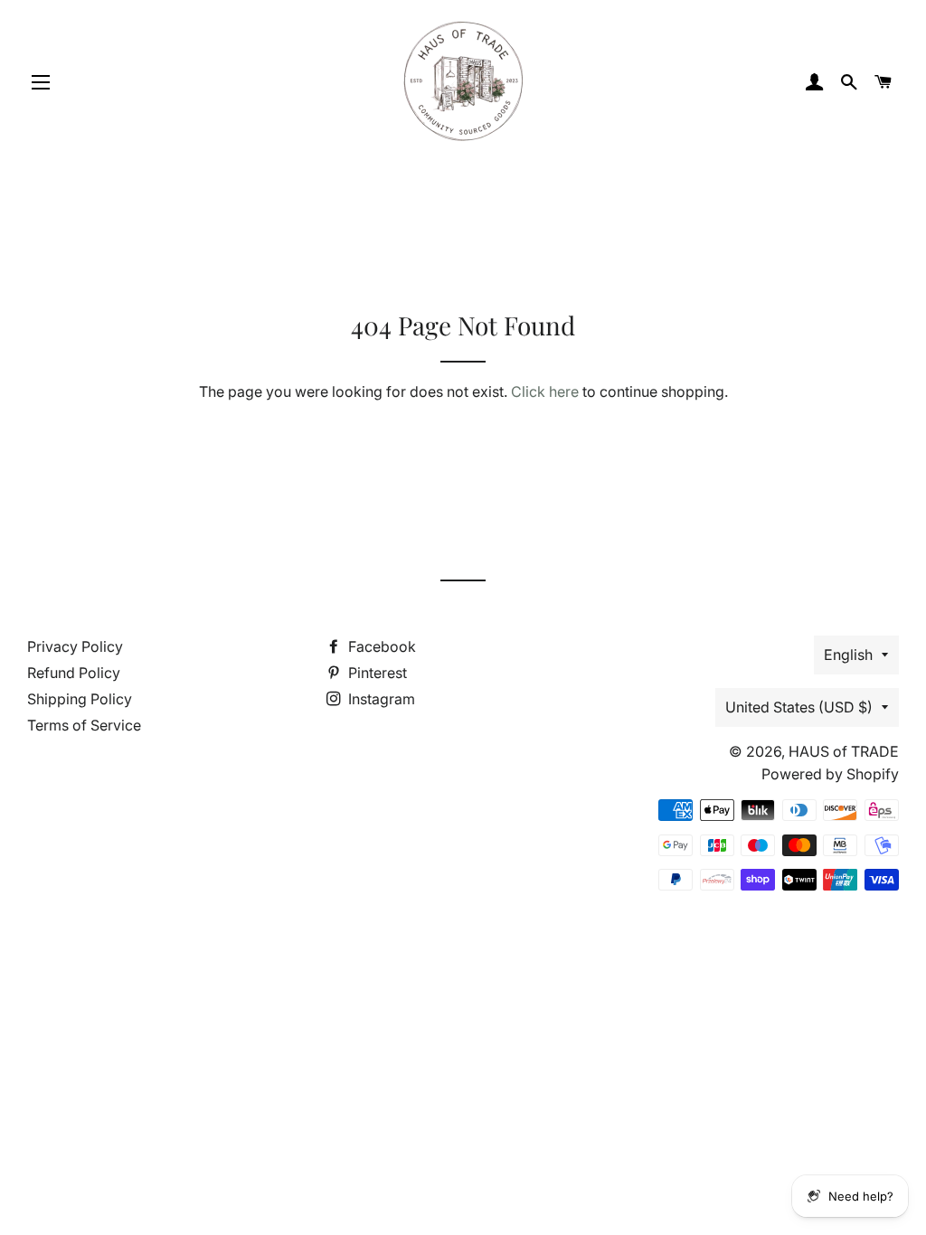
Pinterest (376, 673)
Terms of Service (84, 725)
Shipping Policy (79, 699)
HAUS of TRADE (844, 751)
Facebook (380, 646)
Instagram (380, 699)
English (848, 655)
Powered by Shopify (830, 774)
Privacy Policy (75, 646)
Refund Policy (73, 673)
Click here (545, 391)
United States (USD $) (799, 707)
